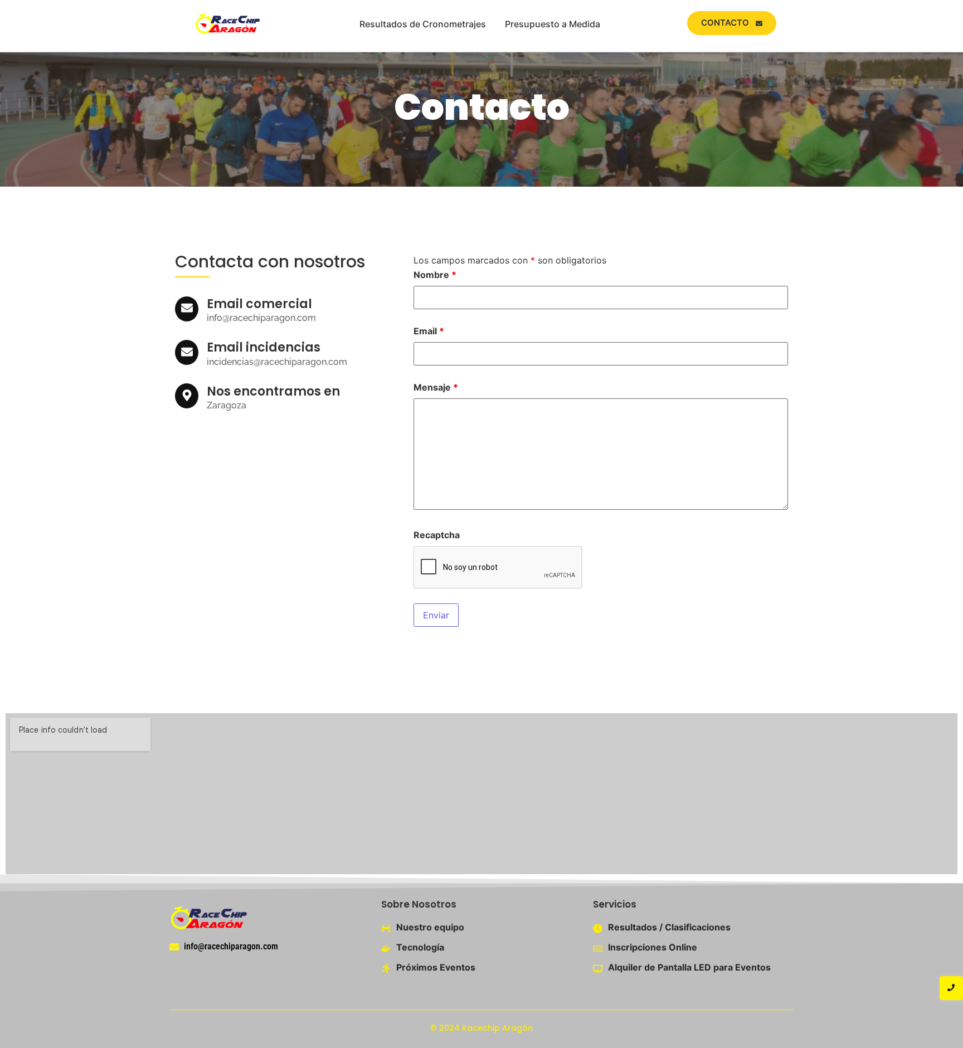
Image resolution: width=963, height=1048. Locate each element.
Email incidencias (263, 347)
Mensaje (436, 387)
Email (429, 330)
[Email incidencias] (186, 352)
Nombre (435, 274)
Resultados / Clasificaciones (669, 927)
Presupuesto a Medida (552, 24)
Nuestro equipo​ (430, 927)
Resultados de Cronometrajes (422, 24)
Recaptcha (437, 534)
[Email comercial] (186, 308)
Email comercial (259, 304)
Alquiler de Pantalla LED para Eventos (689, 967)
